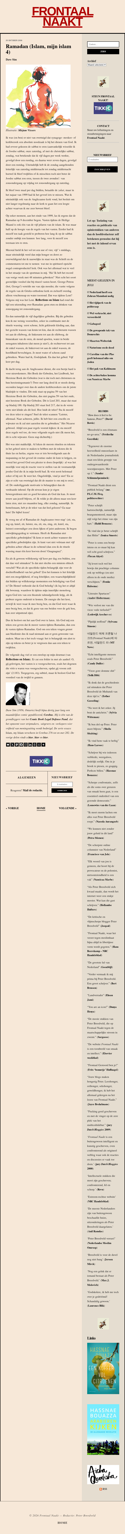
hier (31, 737)
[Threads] (34, 745)
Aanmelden (62, 790)
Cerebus (48, 715)
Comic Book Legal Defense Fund (49, 719)
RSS (104, 1489)
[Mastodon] (17, 745)
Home (63, 1523)
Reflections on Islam (47, 300)
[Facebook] (21, 745)
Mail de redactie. (33, 790)
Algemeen (27, 777)
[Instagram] (26, 745)
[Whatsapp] (39, 745)
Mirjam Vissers (27, 130)
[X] (12, 745)
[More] (43, 745)
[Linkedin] (30, 745)
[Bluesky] (8, 745)
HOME (41, 808)
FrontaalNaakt (62, 16)
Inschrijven (102, 169)
